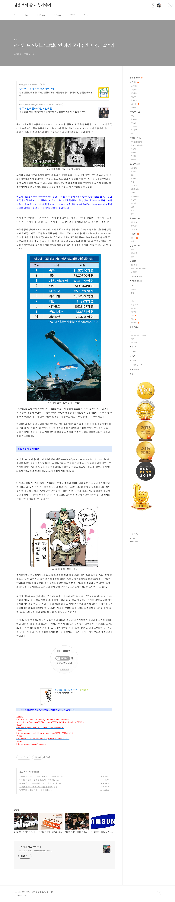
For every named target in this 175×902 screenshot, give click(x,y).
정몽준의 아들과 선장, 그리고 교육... (34, 790)
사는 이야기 (135, 305)
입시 (132, 133)
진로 (132, 257)
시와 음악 (133, 347)
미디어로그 (40, 15)
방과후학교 (135, 196)
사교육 (133, 149)
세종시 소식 (134, 369)
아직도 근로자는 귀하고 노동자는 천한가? (37, 780)
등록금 (133, 160)
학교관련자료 (135, 218)
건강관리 (133, 356)
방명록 (72, 15)
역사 (133, 319)
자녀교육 (134, 156)
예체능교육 (135, 189)
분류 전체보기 (135, 78)
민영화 (133, 308)
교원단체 (133, 234)
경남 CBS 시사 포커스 (138, 269)
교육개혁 (134, 104)
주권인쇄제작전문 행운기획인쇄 (36, 88)
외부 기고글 (134, 327)
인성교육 (134, 253)
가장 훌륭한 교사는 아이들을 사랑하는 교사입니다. (37, 850)
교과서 (133, 193)
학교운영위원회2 (137, 145)
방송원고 (134, 272)
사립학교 (134, 200)
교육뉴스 (134, 265)
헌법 (131, 331)
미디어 (133, 312)
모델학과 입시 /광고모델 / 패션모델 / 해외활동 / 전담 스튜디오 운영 (52, 112)
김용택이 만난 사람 (137, 365)
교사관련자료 (135, 164)
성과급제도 (135, 93)
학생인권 (134, 130)
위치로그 (57, 15)
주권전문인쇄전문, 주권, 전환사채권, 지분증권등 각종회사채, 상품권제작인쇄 (56, 94)
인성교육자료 (135, 246)
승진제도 (134, 86)
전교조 (133, 238)
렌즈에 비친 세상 (136, 276)
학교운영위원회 (136, 142)
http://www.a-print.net (29, 85)
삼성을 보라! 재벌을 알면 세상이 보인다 (36, 786)
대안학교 (134, 229)
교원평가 (134, 90)
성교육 (133, 107)
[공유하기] (25, 757)
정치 (21, 771)
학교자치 (134, 100)
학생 (132, 116)
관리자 (86, 15)
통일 (131, 374)
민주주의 (133, 360)
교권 (132, 207)
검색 (153, 5)
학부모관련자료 (135, 138)
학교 (132, 182)
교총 (132, 241)
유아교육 (134, 226)
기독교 (133, 289)
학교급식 (134, 123)
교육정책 (133, 82)
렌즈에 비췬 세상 (136, 281)
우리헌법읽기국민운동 (138, 335)
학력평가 (134, 179)
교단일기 (134, 203)
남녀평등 (134, 126)
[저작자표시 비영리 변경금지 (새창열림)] (46, 757)
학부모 (133, 171)
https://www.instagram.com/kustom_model (38, 104)
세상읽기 (134, 323)
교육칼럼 (134, 168)
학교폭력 (134, 119)
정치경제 (133, 351)
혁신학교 (134, 97)
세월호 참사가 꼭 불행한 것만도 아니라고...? (38, 783)
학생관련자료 (135, 112)
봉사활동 (134, 186)
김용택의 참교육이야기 (32, 5)
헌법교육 (134, 343)
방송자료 (133, 261)
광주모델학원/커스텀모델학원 (35, 108)
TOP (159, 893)
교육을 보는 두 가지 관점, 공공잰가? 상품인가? (39, 776)
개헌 (132, 339)
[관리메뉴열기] (170, 5)
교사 (132, 175)
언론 (132, 214)
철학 (132, 250)
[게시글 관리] (28, 757)
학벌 (132, 210)
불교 (132, 293)
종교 (131, 285)
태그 (26, 15)
